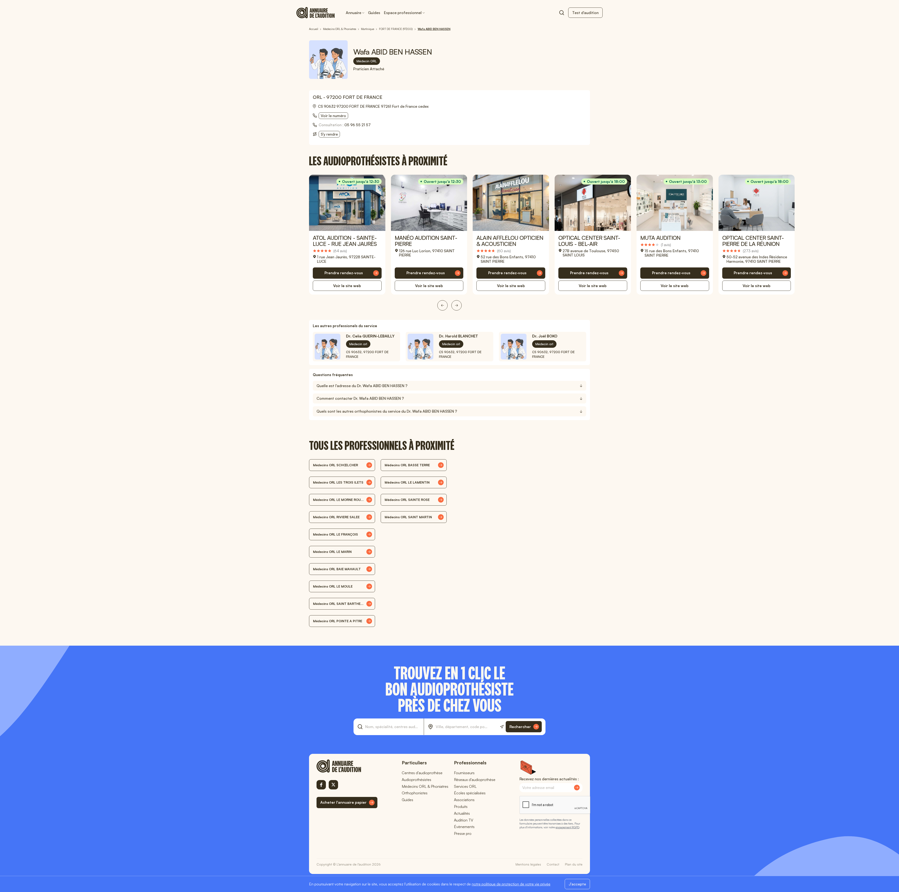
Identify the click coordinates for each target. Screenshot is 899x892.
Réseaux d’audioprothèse (474, 779)
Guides (374, 12)
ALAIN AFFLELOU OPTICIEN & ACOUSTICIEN (509, 240)
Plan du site (573, 864)
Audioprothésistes (416, 779)
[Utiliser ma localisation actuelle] (502, 727)
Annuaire (353, 12)
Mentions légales (528, 864)
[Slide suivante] (456, 305)
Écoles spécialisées (470, 793)
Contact (553, 864)
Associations (464, 799)
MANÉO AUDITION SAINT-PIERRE (426, 240)
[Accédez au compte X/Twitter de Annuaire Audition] (333, 784)
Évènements (464, 826)
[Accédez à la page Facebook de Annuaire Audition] (321, 784)
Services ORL (465, 786)
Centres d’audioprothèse (422, 772)
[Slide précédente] (442, 305)
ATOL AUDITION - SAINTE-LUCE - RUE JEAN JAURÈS (345, 240)
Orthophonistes (414, 793)
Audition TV (463, 820)
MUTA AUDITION (660, 237)
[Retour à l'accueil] (347, 766)
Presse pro (463, 833)
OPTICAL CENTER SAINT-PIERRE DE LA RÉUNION (753, 240)
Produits (461, 806)
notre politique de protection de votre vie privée (511, 884)
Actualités (462, 813)
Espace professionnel (403, 12)
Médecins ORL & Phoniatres (425, 786)
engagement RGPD (567, 827)
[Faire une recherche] (561, 12)
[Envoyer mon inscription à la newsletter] (577, 787)
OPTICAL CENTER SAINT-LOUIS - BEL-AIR (589, 240)
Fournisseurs (464, 772)
